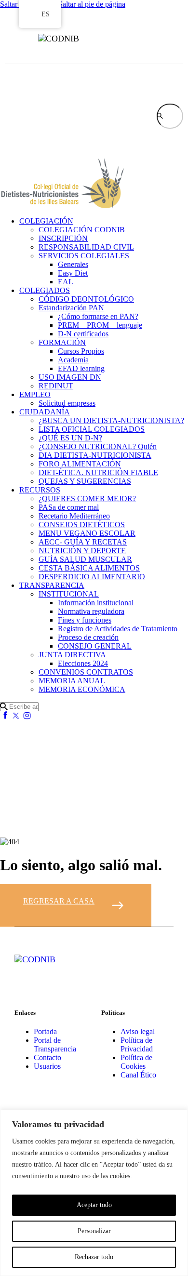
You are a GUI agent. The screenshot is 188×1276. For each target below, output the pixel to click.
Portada (45, 1031)
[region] (94, 1193)
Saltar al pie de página (91, 4)
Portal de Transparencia (55, 1044)
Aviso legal (138, 1031)
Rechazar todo (94, 1257)
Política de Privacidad (137, 1044)
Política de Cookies (136, 1061)
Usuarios (47, 1066)
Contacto (47, 1057)
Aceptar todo (94, 1205)
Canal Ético (138, 1075)
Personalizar (94, 1231)
